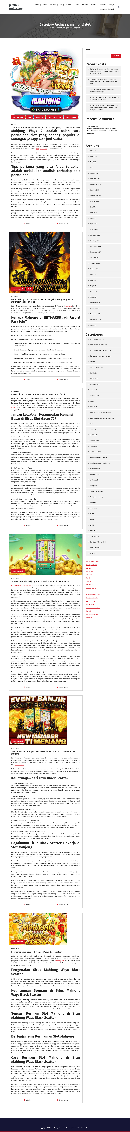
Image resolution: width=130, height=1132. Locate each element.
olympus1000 (94, 395)
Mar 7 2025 (15, 748)
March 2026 (94, 173)
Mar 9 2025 (15, 578)
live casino (94, 378)
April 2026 (93, 167)
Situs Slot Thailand (107, 9)
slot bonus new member (98, 457)
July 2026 (93, 151)
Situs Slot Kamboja (107, 5)
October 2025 (94, 190)
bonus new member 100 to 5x (100, 356)
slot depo (89, 578)
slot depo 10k (95, 469)
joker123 (88, 568)
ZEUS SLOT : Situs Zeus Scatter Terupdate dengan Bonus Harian (104, 98)
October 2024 (94, 258)
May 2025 (93, 218)
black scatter (19, 765)
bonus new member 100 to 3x (100, 350)
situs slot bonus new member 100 (102, 418)
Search (89, 49)
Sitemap (68, 5)
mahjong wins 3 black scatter (22, 585)
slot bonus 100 (95, 452)
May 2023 (93, 325)
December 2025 (95, 179)
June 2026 (93, 156)
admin (28, 224)
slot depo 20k (95, 474)
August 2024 (94, 269)
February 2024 (95, 303)
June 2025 (93, 212)
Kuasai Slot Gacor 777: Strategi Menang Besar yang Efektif (38, 394)
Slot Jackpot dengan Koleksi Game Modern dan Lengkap (102, 91)
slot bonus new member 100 (100, 463)
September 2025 (95, 196)
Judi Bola (53, 5)
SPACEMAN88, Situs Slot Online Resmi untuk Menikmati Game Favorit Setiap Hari (103, 81)
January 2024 (94, 308)
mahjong (68, 306)
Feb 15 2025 (15, 949)
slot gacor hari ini (54, 117)
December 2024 (95, 246)
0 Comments (63, 224)
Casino (44, 5)
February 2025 (95, 235)
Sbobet (76, 5)
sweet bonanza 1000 (93, 595)
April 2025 (93, 224)
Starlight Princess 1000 (98, 542)
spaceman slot (91, 604)
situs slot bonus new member (100, 412)
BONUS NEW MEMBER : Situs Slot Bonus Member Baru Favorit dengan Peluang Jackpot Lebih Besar (104, 107)
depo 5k (88, 581)
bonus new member (93, 608)
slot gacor (39, 117)
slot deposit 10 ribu (92, 561)
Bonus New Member (97, 339)
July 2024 (93, 274)
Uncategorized (95, 547)
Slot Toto (93, 508)
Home (37, 5)
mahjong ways (91, 588)
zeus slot (93, 553)
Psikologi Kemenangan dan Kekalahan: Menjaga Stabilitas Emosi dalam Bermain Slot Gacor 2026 (104, 71)
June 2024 (93, 280)
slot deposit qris (91, 565)
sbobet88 (93, 407)
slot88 (92, 519)
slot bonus (94, 446)
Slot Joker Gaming (96, 497)
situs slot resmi (91, 601)
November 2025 (95, 184)
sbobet (92, 401)
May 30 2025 (15, 296)
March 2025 (94, 229)
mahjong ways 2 (41, 149)
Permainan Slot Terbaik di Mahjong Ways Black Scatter (36, 952)
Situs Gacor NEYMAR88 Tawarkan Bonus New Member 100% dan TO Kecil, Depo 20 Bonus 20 (102, 131)
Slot (60, 5)
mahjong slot (18, 117)
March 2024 (94, 297)
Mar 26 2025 (15, 391)
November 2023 (95, 320)
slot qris (93, 502)
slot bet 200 (94, 435)
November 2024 (95, 252)
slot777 (13, 408)
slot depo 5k (94, 480)
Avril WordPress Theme (83, 1128)
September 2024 (95, 263)
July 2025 (93, 207)
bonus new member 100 (98, 345)
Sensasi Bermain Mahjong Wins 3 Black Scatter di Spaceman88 (40, 581)
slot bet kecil (94, 441)
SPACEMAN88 (71, 117)
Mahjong (94, 5)
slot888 (92, 525)
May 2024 (93, 286)
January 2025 (94, 241)
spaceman (94, 531)
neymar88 (93, 390)
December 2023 (95, 314)
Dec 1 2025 (14, 124)
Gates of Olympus (96, 367)
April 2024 (93, 291)
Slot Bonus (91, 126)
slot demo (89, 571)
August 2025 (94, 201)
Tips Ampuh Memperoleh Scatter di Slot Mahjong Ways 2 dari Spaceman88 (45, 127)
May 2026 (93, 162)
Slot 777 (93, 429)
